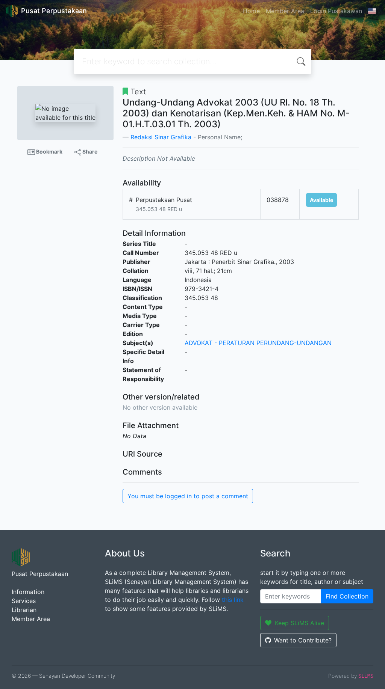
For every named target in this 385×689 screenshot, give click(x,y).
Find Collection (347, 596)
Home (251, 11)
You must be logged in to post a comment (187, 496)
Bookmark (48, 151)
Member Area (285, 11)
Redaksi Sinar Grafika (160, 137)
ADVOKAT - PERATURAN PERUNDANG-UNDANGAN (258, 343)
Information (28, 592)
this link (233, 599)
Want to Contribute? (303, 640)
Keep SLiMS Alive (299, 623)
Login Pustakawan (336, 11)
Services (24, 601)
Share (89, 151)
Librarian (24, 610)
